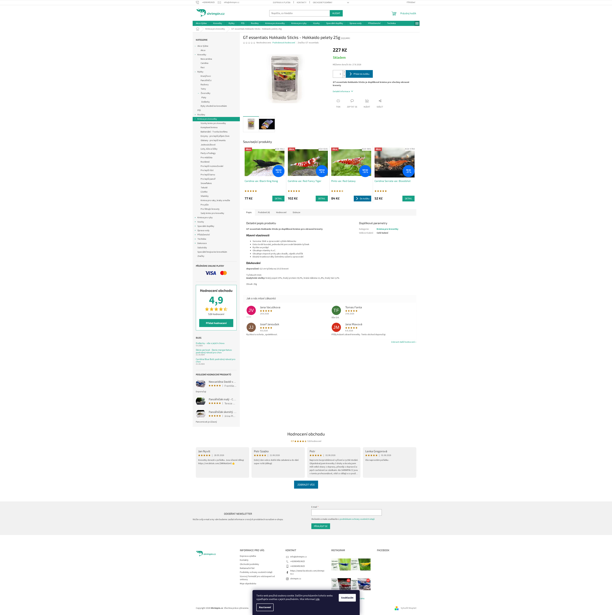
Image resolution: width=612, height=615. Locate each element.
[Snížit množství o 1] (344, 76)
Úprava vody (203, 230)
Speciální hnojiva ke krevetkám (212, 252)
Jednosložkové (208, 144)
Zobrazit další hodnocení (403, 342)
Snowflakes (206, 183)
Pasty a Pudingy (208, 153)
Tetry (203, 89)
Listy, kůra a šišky (209, 149)
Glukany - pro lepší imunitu (213, 140)
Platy (203, 97)
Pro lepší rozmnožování (212, 166)
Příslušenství (203, 234)
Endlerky (205, 102)
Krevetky (201, 54)
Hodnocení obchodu (306, 433)
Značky (200, 256)
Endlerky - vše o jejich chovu (210, 343)
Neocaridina (206, 59)
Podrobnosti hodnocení (283, 42)
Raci (203, 67)
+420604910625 (297, 561)
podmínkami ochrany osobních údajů (357, 519)
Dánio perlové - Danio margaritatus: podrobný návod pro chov (214, 351)
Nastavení (265, 607)
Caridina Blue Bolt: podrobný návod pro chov (215, 360)
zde (318, 599)
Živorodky (205, 93)
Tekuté (204, 187)
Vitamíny (205, 196)
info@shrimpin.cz (298, 556)
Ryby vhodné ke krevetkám (214, 106)
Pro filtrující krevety (210, 209)
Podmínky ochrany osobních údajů (256, 572)
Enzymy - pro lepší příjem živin (215, 136)
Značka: (308, 42)
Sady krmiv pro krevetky (212, 213)
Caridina (204, 63)
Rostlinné (205, 162)
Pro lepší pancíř (208, 179)
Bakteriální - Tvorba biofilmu (214, 131)
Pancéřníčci (206, 80)
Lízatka (204, 191)
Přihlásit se (321, 526)
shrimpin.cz (295, 578)
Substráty (202, 247)
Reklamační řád (247, 568)
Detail (278, 198)
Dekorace (202, 243)
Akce (203, 50)
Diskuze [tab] (296, 212)
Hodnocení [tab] (281, 212)
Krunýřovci (206, 76)
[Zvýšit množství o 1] (344, 72)
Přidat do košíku (361, 73)
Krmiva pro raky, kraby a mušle (215, 200)
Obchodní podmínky (322, 2)
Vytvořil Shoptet (408, 608)
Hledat (336, 13)
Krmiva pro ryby (205, 217)
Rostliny (201, 114)
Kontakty (301, 2)
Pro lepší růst (207, 170)
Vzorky (200, 222)
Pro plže (205, 204)
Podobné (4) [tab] (264, 212)
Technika (201, 239)
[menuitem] (201, 23)
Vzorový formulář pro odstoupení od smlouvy (257, 578)
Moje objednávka (248, 583)
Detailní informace (341, 91)
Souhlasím (347, 597)
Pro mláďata (206, 157)
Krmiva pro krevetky (207, 119)
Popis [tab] (249, 212)
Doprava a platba (281, 2)
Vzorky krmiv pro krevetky (213, 123)
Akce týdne (202, 46)
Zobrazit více (306, 484)
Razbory (205, 84)
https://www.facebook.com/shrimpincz (307, 572)
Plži (199, 110)
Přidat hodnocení (216, 322)
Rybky (200, 71)
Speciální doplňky (205, 226)
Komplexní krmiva (209, 127)
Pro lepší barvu (208, 174)
